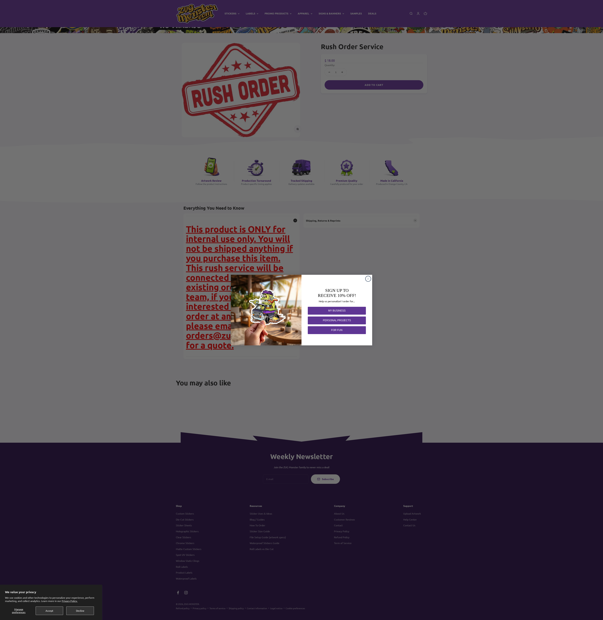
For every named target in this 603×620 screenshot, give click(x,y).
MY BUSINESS (337, 310)
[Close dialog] (368, 279)
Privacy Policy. (70, 600)
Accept (49, 610)
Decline (80, 610)
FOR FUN (336, 330)
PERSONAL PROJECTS (337, 320)
